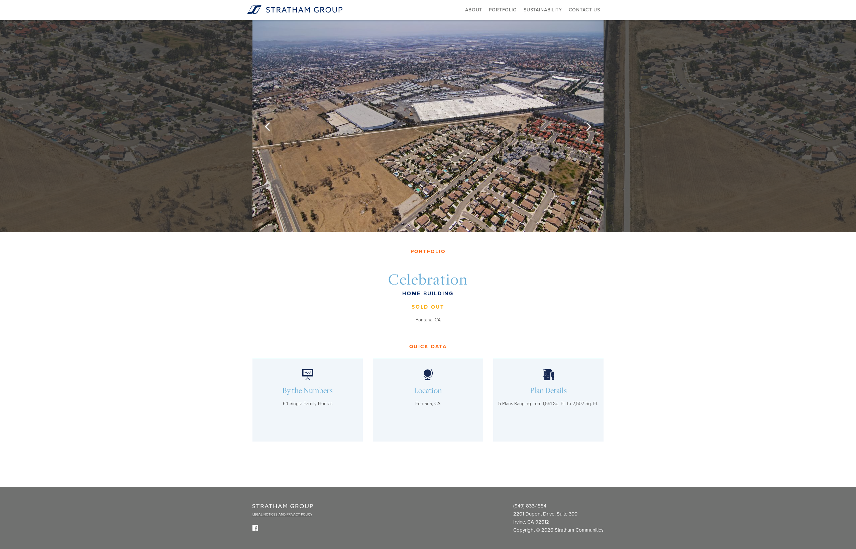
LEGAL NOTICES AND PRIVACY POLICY (282, 515)
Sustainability (543, 10)
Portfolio (503, 10)
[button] (267, 126)
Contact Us (584, 10)
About (473, 10)
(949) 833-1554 (529, 506)
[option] (428, 126)
